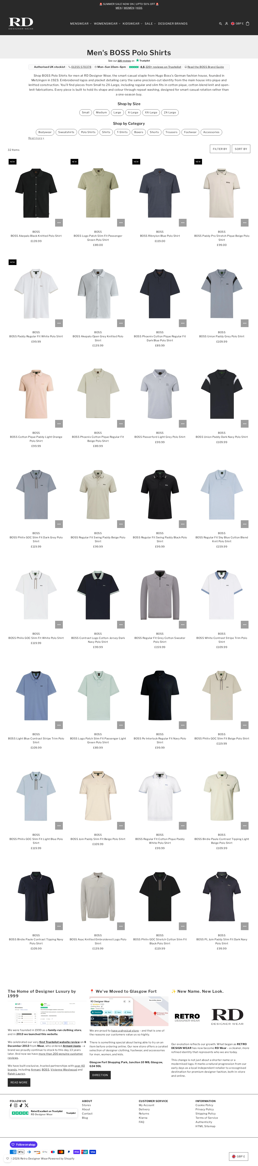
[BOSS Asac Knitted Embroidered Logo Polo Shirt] (98, 897)
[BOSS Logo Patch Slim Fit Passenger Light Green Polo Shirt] (98, 696)
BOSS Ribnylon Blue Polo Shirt (160, 235)
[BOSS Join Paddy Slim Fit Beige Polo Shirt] (98, 796)
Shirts (106, 132)
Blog (85, 1117)
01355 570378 (81, 67)
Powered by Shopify (61, 1158)
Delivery (144, 1109)
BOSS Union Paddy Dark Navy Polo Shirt (222, 437)
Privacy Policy (205, 1109)
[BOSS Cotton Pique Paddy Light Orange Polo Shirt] (36, 394)
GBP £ (240, 23)
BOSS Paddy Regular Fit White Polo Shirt (36, 336)
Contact (87, 1113)
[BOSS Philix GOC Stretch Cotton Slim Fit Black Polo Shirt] (159, 897)
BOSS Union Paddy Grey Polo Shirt (221, 336)
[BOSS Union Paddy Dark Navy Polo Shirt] (221, 394)
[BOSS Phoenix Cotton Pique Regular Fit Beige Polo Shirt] (98, 394)
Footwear (190, 132)
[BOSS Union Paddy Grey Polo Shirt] (221, 294)
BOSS (45, 1069)
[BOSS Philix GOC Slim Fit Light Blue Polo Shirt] (36, 796)
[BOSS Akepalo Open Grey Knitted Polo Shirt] (98, 294)
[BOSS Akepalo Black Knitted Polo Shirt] (36, 193)
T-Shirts (122, 132)
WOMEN (129, 7)
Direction (100, 1075)
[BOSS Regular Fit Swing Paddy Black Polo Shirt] (159, 494)
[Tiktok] (21, 1105)
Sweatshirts (66, 132)
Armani (36, 1069)
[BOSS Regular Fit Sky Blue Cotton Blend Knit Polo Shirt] (221, 494)
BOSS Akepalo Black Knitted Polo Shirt (36, 235)
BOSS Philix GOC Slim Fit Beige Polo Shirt (221, 738)
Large (117, 112)
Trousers (171, 132)
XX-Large (151, 112)
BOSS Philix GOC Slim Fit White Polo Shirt (36, 638)
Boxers (138, 132)
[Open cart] (247, 24)
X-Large (133, 112)
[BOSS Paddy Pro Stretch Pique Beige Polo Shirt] (221, 193)
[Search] (220, 23)
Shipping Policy (206, 1113)
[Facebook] (11, 1105)
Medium (101, 112)
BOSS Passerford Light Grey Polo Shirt (160, 437)
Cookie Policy (204, 1105)
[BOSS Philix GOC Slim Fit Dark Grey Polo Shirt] (36, 494)
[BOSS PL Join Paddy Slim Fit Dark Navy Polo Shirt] (221, 897)
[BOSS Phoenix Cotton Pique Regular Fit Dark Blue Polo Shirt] (159, 294)
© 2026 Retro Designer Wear (29, 1158)
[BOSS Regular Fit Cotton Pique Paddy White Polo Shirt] (159, 796)
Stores (86, 1105)
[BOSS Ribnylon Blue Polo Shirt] (159, 193)
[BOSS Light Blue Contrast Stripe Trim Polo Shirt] (36, 696)
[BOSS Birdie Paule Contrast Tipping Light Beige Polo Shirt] (221, 796)
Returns (144, 1113)
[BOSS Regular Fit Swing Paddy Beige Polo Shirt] (98, 494)
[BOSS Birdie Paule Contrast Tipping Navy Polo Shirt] (36, 897)
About (86, 1109)
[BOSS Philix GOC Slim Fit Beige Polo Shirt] (221, 696)
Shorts (154, 132)
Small (86, 112)
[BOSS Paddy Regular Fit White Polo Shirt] (36, 294)
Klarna (143, 1117)
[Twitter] (27, 1105)
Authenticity (204, 1122)
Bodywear (45, 132)
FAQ (141, 1122)
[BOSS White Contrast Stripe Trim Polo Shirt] (221, 595)
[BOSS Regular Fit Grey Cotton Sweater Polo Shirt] (159, 595)
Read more (19, 1082)
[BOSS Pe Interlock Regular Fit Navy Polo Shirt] (159, 696)
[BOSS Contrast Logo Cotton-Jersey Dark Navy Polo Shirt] (98, 595)
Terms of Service (207, 1117)
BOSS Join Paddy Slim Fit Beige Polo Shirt (98, 839)
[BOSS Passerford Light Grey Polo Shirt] (159, 394)
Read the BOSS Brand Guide (205, 67)
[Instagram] (16, 1105)
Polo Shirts (88, 132)
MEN (119, 7)
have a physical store (125, 1030)
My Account (146, 1105)
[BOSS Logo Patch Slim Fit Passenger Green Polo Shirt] (98, 193)
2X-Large (170, 112)
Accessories (211, 132)
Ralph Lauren (16, 1073)
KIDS (139, 7)
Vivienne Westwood (64, 1069)
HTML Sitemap (205, 1126)
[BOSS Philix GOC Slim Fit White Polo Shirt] (36, 595)
